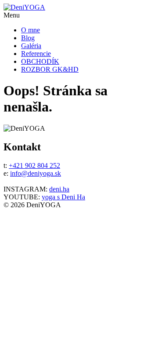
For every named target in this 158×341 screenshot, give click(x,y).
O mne (30, 30)
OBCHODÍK (40, 61)
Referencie (36, 53)
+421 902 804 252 (34, 165)
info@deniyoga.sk (35, 173)
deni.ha (59, 189)
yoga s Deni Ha (63, 197)
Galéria (31, 45)
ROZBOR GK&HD (50, 69)
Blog (28, 38)
